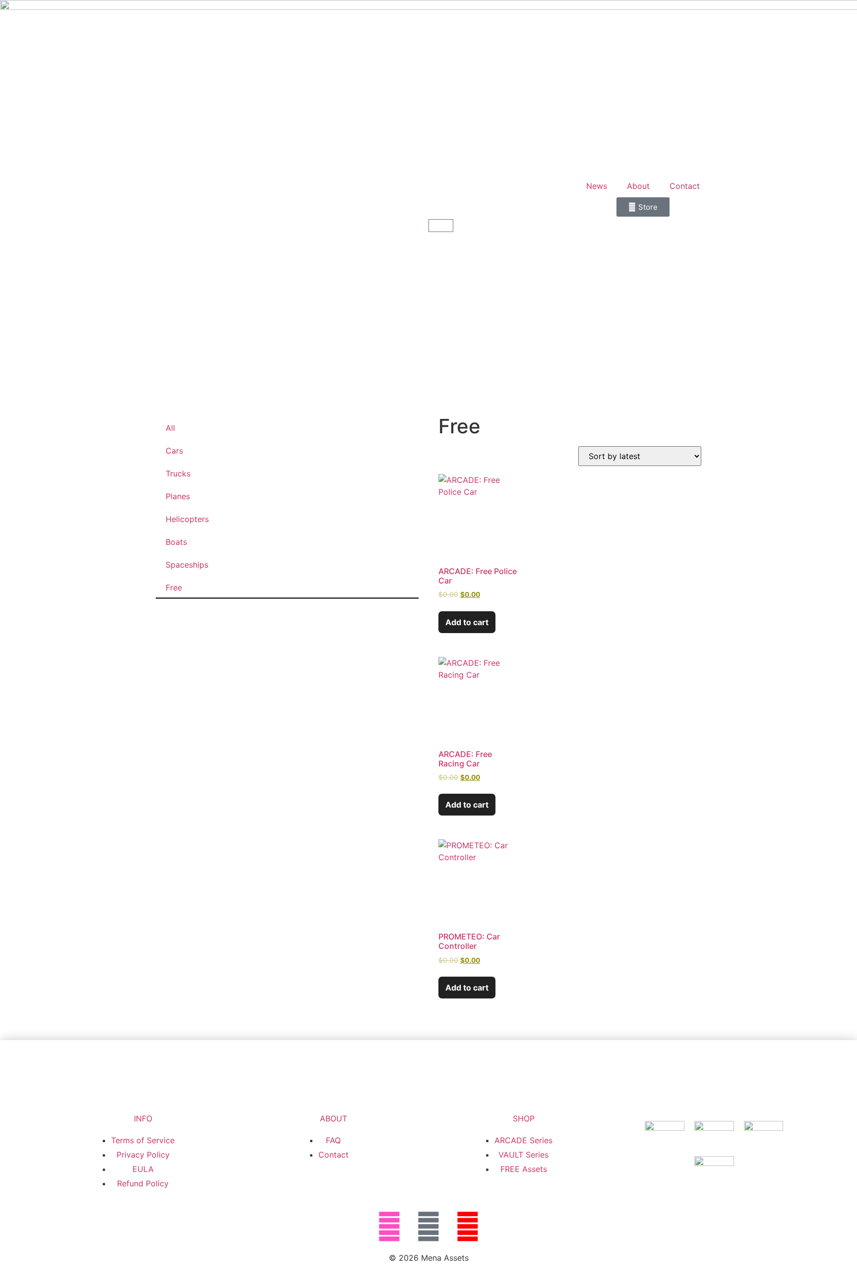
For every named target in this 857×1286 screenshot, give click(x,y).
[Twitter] (428, 1226)
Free (174, 587)
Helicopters (187, 519)
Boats (176, 542)
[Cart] (440, 225)
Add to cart (467, 622)
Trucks (178, 473)
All (170, 428)
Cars (174, 451)
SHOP (524, 1118)
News (596, 186)
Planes (178, 496)
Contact (685, 186)
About (638, 186)
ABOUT (333, 1118)
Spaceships (187, 565)
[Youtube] (467, 1226)
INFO (143, 1118)
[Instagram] (389, 1226)
